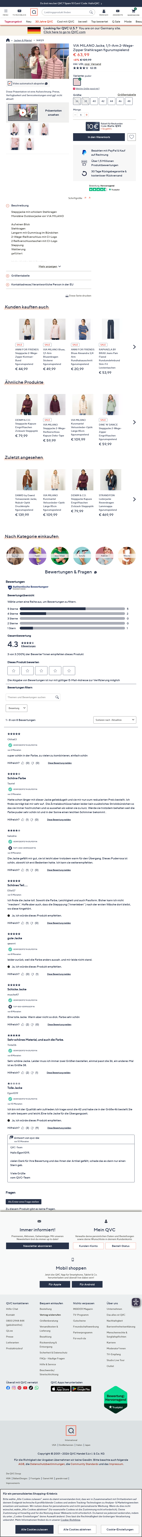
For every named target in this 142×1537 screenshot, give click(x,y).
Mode (128, 21)
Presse (9, 1336)
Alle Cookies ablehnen (77, 1529)
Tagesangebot (13, 21)
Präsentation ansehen (53, 112)
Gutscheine (79, 1320)
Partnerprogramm (82, 1332)
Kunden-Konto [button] (88, 1246)
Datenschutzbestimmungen (47, 1464)
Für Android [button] (87, 1284)
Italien (79, 1445)
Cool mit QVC (65, 21)
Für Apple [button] (55, 1284)
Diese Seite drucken (80, 295)
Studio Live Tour (116, 1360)
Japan (87, 1445)
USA (54, 1445)
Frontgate (35, 1478)
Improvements (13, 1483)
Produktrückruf (14, 1348)
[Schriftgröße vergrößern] (85, 197)
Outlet (110, 1366)
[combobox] (65, 12)
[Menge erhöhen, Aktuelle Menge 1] (87, 115)
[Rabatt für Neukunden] (104, 125)
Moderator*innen (116, 1348)
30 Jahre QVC (44, 21)
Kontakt (10, 1314)
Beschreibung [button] (20, 205)
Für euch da (79, 1338)
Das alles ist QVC (116, 1314)
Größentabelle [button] (20, 275)
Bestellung (46, 1308)
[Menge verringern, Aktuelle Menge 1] (75, 115)
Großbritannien (66, 1445)
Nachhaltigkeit (115, 1320)
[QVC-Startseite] (8, 40)
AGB (21, 1464)
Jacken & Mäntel (23, 40)
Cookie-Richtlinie (70, 1519)
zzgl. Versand (93, 64)
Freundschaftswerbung (86, 1326)
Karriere (111, 1342)
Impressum (116, 1464)
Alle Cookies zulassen (34, 1529)
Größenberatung (49, 1320)
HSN (8, 1478)
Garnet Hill (48, 1478)
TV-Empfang (114, 1354)
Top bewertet (99, 21)
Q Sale (116, 21)
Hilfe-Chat (12, 1308)
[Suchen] (91, 12)
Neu (28, 21)
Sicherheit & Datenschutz (53, 1352)
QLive (9, 1330)
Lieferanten (12, 1342)
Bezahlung (45, 1336)
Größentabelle (127, 94)
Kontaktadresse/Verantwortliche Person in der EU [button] (42, 284)
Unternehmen (114, 1308)
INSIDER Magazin (83, 1308)
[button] (5, 13)
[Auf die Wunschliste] (131, 137)
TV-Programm (81, 1314)
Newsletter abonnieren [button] (37, 1246)
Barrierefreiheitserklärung (121, 1326)
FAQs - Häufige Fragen (52, 1358)
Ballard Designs (20, 1478)
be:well (82, 21)
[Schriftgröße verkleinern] (90, 197)
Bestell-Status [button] (121, 1246)
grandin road (61, 1478)
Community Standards (84, 1464)
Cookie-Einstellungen (120, 1529)
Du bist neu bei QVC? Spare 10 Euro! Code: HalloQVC (70, 3)
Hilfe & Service (48, 1364)
